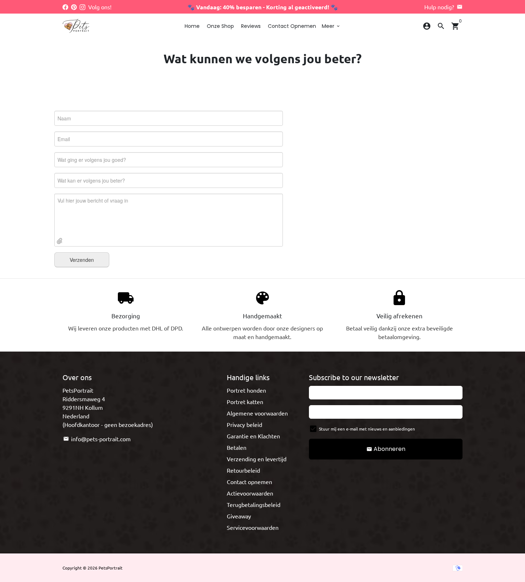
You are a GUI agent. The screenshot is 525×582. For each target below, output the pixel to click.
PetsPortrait (110, 568)
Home (192, 26)
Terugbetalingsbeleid (253, 504)
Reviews (251, 26)
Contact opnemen (292, 26)
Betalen (236, 447)
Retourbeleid (243, 470)
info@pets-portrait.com (97, 438)
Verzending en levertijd (256, 458)
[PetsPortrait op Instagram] (82, 6)
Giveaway (239, 515)
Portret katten (245, 401)
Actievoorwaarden (250, 493)
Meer (331, 26)
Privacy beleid (244, 424)
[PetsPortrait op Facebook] (65, 6)
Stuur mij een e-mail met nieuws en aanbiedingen (367, 429)
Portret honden (246, 390)
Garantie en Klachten (253, 435)
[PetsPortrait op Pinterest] (74, 6)
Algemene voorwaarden (257, 413)
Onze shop (220, 26)
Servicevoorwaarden (253, 527)
